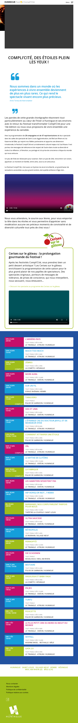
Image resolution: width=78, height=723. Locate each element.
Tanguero (31, 397)
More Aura (31, 374)
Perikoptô (31, 541)
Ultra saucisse (33, 518)
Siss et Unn (31, 409)
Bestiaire (30, 564)
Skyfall (29, 636)
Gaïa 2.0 (29, 648)
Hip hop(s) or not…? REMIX (39, 492)
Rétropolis (31, 529)
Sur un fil (30, 385)
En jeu (28, 588)
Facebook (7, 699)
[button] (69, 2)
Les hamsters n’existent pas (40, 481)
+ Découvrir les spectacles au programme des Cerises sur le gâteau (34, 286)
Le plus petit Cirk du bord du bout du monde (46, 624)
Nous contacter (12, 683)
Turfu (28, 599)
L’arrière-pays (33, 339)
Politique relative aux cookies (17, 692)
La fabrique (31, 469)
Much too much (34, 350)
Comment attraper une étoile (42, 434)
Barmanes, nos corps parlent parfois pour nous (46, 505)
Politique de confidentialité (16, 689)
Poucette (30, 611)
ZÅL (27, 446)
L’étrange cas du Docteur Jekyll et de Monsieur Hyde (46, 421)
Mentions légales (12, 686)
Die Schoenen (32, 553)
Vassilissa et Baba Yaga (38, 576)
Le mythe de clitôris (36, 457)
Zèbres (28, 362)
